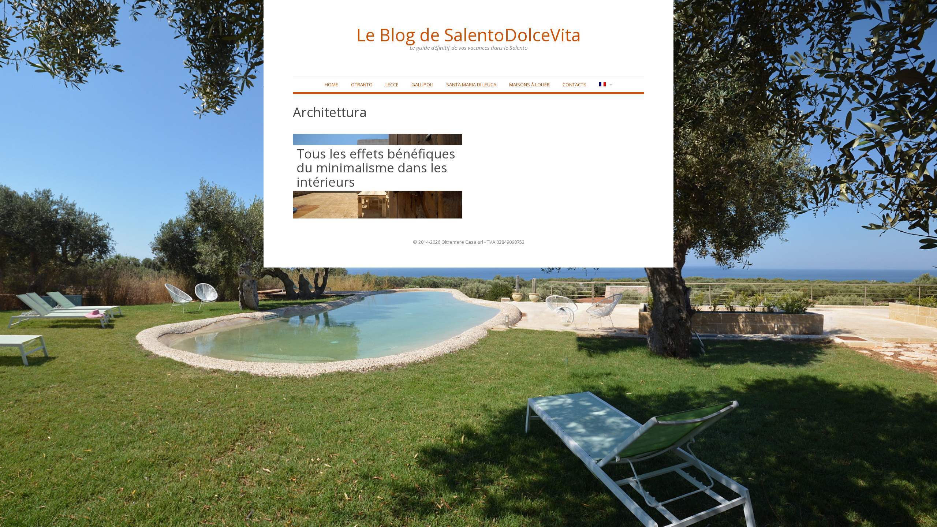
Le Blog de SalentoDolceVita (468, 34)
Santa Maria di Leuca (471, 84)
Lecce (392, 84)
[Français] (605, 85)
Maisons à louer (529, 84)
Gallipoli (422, 84)
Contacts (574, 84)
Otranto (362, 84)
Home (331, 84)
